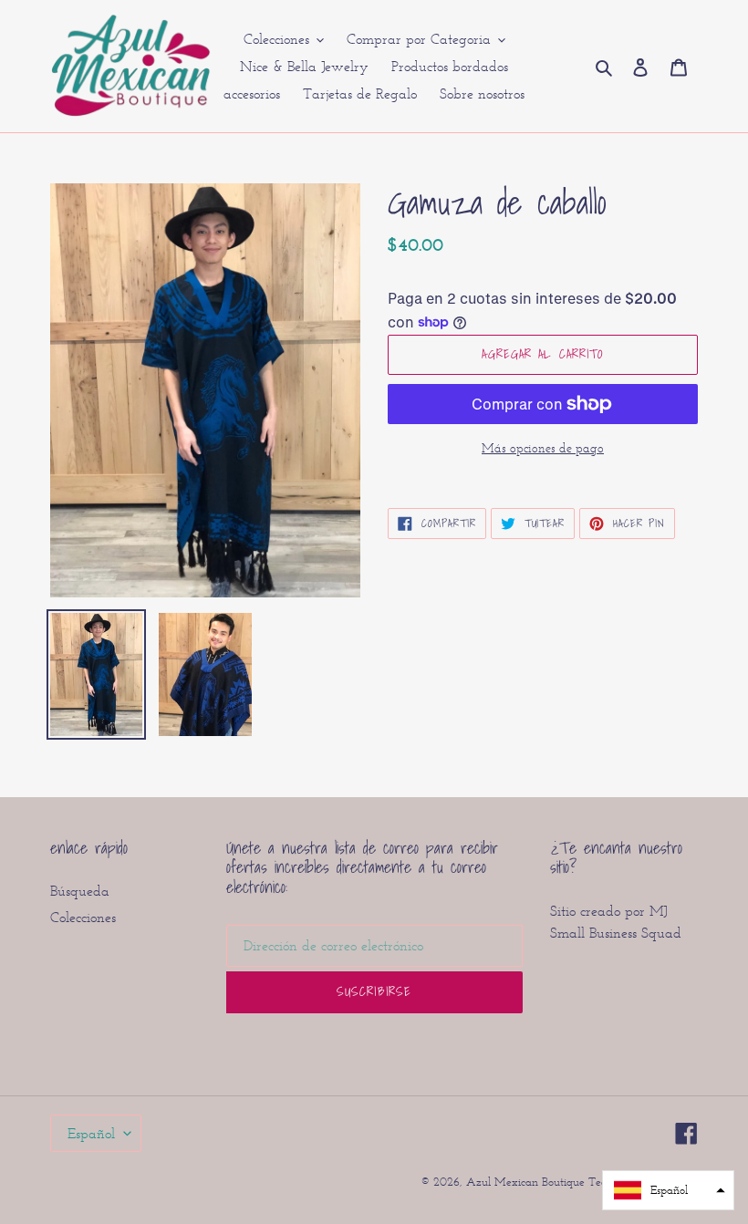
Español (91, 1133)
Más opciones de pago (543, 448)
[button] (668, 1190)
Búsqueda (79, 890)
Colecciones (83, 917)
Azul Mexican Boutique (527, 1181)
